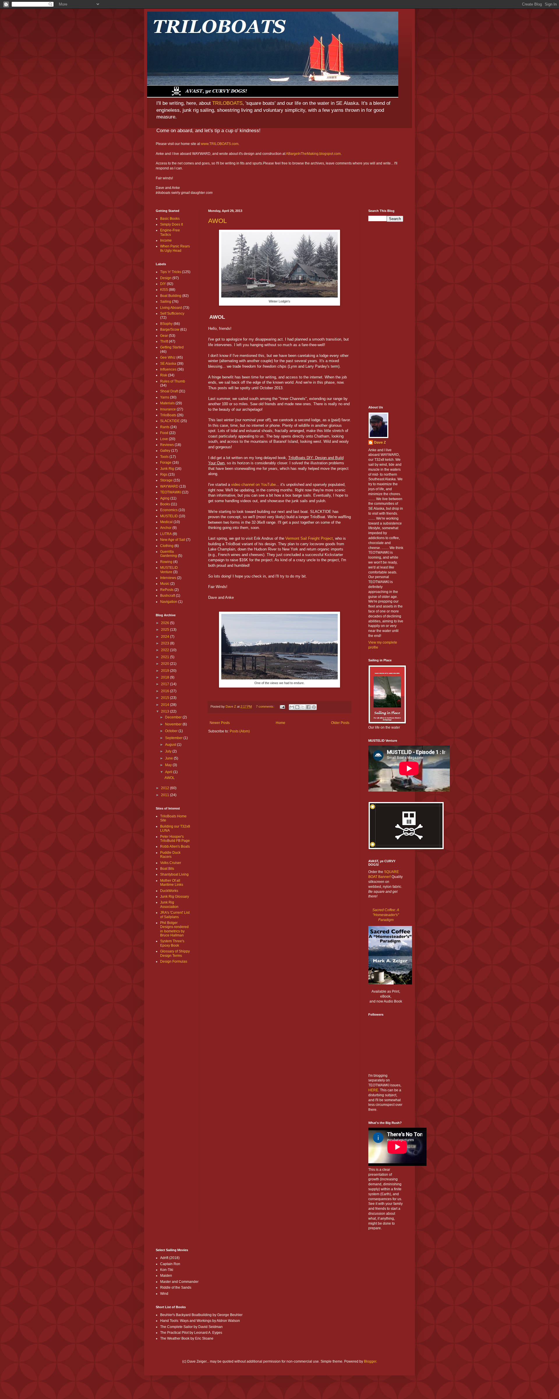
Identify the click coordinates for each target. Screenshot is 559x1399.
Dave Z (380, 442)
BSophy (166, 324)
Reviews (167, 445)
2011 (165, 795)
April (169, 772)
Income (166, 240)
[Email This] (292, 707)
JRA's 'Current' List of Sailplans (175, 915)
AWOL (217, 220)
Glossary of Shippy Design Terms (175, 953)
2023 (165, 643)
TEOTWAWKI (170, 492)
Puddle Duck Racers (170, 855)
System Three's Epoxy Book (172, 943)
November (174, 724)
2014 (165, 705)
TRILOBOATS (227, 103)
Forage (165, 463)
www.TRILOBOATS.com (219, 144)
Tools (164, 457)
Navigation (168, 602)
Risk (163, 375)
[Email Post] (282, 706)
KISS (164, 290)
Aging (164, 498)
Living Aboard (171, 308)
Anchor (165, 528)
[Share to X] (303, 707)
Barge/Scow (169, 329)
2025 (165, 630)
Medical (166, 522)
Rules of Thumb (172, 381)
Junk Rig (167, 469)
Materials (167, 403)
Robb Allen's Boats (175, 846)
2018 (165, 677)
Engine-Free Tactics (170, 232)
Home (280, 723)
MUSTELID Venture (169, 570)
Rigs (163, 474)
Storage (166, 480)
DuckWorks (169, 891)
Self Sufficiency (172, 313)
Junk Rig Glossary (174, 897)
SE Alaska (168, 364)
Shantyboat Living (174, 874)
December (174, 717)
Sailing (165, 302)
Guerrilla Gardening (168, 554)
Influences (168, 369)
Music (164, 584)
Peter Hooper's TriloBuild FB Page (175, 839)
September (174, 738)
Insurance (168, 409)
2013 (165, 711)
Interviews (168, 578)
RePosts (167, 590)
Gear (164, 336)
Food (164, 433)
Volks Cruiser (170, 863)
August (171, 745)
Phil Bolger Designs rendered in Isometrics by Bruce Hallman (174, 929)
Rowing (166, 562)
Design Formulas (173, 961)
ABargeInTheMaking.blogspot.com (313, 154)
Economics (169, 510)
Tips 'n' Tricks (170, 272)
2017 (165, 684)
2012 (165, 788)
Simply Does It (171, 224)
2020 (165, 664)
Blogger (370, 1361)
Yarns (164, 397)
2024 (165, 637)
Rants (164, 427)
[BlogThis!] (297, 707)
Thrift (164, 341)
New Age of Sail (172, 540)
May (169, 765)
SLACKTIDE (170, 421)
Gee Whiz (168, 357)
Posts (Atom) (240, 731)
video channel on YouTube (253, 484)
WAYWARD (169, 486)
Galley (165, 451)
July (168, 751)
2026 (165, 623)
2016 (165, 691)
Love (164, 439)
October (171, 731)
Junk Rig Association (169, 904)
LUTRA (166, 534)
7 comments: (265, 706)
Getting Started (172, 347)
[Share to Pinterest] (314, 707)
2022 (165, 650)
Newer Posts (220, 723)
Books (165, 504)
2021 (165, 657)
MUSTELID (169, 516)
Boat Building (170, 296)
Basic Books (170, 219)
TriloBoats (168, 415)
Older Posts (340, 723)
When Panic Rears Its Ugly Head (175, 248)
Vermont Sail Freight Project (309, 538)
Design (165, 278)
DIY (163, 284)
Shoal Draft (169, 391)
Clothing (167, 546)
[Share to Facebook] (308, 707)
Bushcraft (167, 596)
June (169, 758)
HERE (373, 1090)
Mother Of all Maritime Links (171, 883)
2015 (165, 698)
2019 (165, 671)
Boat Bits (167, 869)
